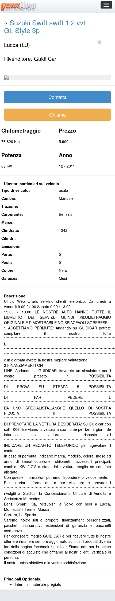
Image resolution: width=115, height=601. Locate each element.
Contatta (57, 96)
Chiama (57, 114)
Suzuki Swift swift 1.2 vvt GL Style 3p (44, 26)
